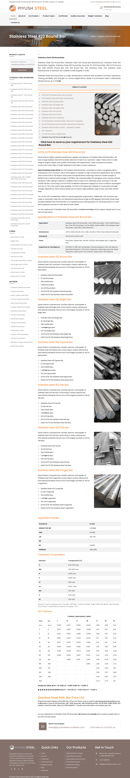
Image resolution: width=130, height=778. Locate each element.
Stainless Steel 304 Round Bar (22, 118)
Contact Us (15, 22)
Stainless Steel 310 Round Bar (21, 122)
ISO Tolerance (47, 131)
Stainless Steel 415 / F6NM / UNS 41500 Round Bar (21, 178)
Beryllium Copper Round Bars (22, 342)
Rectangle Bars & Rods (19, 264)
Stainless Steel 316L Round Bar (22, 138)
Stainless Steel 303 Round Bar (22, 107)
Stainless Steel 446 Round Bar (22, 210)
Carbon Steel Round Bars (20, 299)
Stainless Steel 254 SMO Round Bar (22, 102)
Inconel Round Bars (18, 315)
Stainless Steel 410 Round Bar (21, 173)
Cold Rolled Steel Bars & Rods (22, 245)
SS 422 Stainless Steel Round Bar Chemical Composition (62, 121)
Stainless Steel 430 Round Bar (22, 198)
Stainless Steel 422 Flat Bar (52, 114)
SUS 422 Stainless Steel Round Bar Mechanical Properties (63, 124)
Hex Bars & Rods (17, 257)
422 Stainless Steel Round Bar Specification (58, 98)
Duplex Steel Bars (17, 291)
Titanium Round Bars (18, 323)
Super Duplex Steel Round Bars (75, 759)
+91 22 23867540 (104, 760)
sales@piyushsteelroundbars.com (66, 727)
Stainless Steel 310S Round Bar (22, 126)
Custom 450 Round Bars (20, 334)
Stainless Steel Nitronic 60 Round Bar (20, 225)
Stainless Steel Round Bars (20, 287)
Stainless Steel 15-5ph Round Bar (21, 90)
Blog (107, 16)
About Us (21, 16)
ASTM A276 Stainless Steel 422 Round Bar (57, 95)
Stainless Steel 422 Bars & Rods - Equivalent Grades (61, 127)
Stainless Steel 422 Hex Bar (52, 111)
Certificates (63, 16)
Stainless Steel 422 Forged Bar (53, 118)
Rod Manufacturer (17, 268)
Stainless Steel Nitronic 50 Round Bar (20, 219)
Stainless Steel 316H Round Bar (22, 134)
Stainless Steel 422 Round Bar (53, 101)
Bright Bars (15, 241)
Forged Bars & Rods (18, 253)
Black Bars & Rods (17, 237)
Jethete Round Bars (18, 338)
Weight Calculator (95, 16)
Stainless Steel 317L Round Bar (22, 150)
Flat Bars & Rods (17, 249)
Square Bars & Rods (18, 276)
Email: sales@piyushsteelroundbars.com (106, 2)
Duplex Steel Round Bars (73, 756)
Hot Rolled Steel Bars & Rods (21, 260)
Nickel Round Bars (17, 346)
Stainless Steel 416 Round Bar (21, 183)
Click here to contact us (102, 727)
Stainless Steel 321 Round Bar (21, 161)
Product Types (48, 16)
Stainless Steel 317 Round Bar (21, 153)
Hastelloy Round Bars (18, 311)
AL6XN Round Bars (17, 330)
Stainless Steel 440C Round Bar (22, 206)
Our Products (33, 16)
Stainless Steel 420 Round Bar (22, 187)
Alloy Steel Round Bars (19, 303)
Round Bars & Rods (18, 272)
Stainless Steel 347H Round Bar (22, 165)
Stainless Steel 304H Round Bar (22, 111)
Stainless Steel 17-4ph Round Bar (21, 96)
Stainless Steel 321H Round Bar (22, 157)
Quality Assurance (78, 16)
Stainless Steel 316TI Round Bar (22, 146)
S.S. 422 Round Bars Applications (54, 134)
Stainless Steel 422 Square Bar (53, 108)
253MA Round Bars (18, 326)
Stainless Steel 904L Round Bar (22, 214)
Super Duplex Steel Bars (20, 295)
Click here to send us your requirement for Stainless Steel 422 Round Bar (75, 143)
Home (13, 16)
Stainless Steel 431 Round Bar (21, 202)
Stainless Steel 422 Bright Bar (52, 105)
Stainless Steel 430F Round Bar (22, 194)
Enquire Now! (22, 70)
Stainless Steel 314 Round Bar (21, 130)
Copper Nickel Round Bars (20, 307)
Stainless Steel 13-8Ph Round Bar (21, 84)
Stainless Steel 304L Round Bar (22, 114)
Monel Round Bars (17, 319)
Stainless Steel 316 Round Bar (21, 142)
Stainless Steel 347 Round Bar (22, 169)
